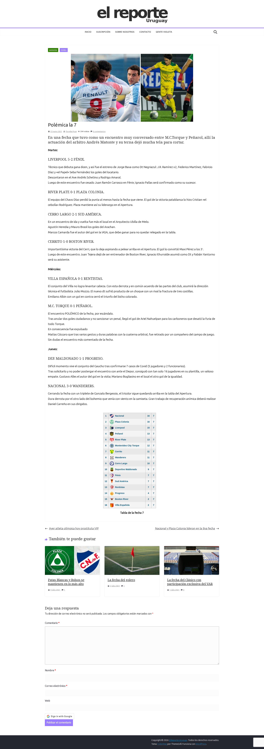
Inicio (88, 31)
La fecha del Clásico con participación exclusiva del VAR (190, 582)
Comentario (52, 623)
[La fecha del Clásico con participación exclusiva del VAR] (191, 548)
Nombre (50, 670)
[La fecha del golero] (132, 548)
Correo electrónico (56, 685)
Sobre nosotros (124, 31)
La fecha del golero (121, 580)
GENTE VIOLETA (164, 31)
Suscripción (103, 31)
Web (47, 700)
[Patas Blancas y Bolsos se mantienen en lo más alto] (72, 548)
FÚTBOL (63, 50)
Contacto (145, 31)
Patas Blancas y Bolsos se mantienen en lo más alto (66, 582)
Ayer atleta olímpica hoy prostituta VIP (74, 528)
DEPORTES (53, 50)
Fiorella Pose (71, 131)
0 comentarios (99, 131)
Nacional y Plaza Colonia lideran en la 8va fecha (185, 528)
